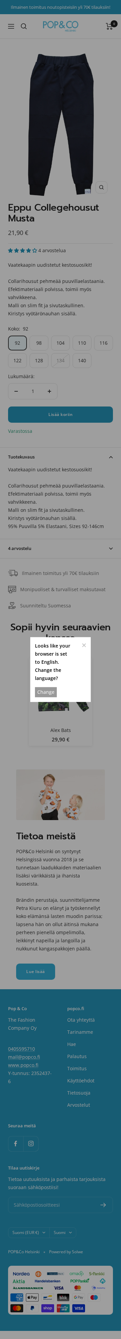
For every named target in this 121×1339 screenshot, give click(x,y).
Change (45, 692)
